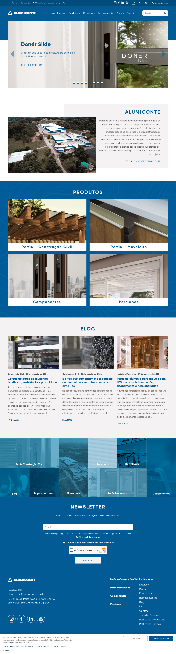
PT (133, 3)
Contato (131, 13)
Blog (58, 3)
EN (140, 3)
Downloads (89, 13)
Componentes (118, 595)
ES (146, 3)
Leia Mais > (13, 420)
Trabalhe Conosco (160, 3)
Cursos (120, 13)
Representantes (106, 13)
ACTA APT (6, 650)
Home (51, 13)
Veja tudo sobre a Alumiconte (142, 161)
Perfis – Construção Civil (124, 579)
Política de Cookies (150, 624)
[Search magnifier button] (165, 13)
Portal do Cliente (22, 3)
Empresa (61, 13)
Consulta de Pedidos (44, 3)
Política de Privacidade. (88, 537)
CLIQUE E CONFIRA (31, 65)
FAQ (63, 3)
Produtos (144, 589)
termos (82, 542)
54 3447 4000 (16, 590)
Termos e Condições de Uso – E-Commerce (51, 646)
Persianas (115, 604)
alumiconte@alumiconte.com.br (26, 594)
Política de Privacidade (152, 619)
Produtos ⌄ (75, 13)
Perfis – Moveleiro (120, 587)
